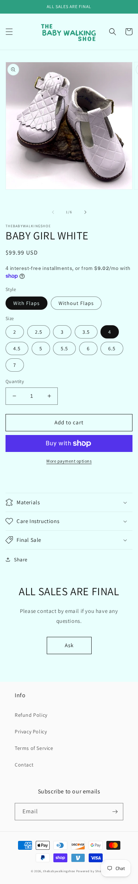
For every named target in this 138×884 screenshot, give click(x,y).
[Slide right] (85, 212)
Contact (24, 764)
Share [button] (21, 559)
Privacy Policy (31, 731)
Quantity (15, 381)
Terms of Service (34, 748)
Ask (69, 645)
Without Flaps (76, 303)
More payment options (69, 461)
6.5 (112, 348)
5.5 (64, 348)
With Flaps (26, 303)
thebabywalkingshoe (59, 871)
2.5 (38, 332)
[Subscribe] (115, 811)
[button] (9, 32)
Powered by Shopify (91, 871)
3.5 (86, 332)
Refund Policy (31, 715)
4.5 (17, 348)
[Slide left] (53, 212)
